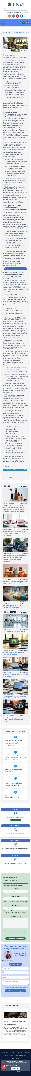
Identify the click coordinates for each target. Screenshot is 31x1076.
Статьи (11, 1052)
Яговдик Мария (7, 529)
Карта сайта (18, 1055)
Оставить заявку (15, 820)
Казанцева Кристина (8, 694)
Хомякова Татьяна (8, 650)
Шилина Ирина (7, 579)
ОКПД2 (19, 12)
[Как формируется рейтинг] (28, 22)
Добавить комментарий (15, 938)
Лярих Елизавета (7, 629)
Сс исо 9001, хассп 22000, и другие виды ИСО (15, 469)
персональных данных (22, 932)
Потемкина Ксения (8, 553)
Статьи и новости (10, 12)
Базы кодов (9, 1055)
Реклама (15, 1058)
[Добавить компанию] (9, 16)
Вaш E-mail (15, 905)
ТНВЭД (26, 12)
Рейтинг (5, 1052)
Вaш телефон (15, 896)
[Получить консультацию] (23, 22)
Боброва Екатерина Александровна (8, 504)
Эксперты (18, 1052)
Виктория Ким (7, 672)
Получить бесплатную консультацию (15, 269)
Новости (26, 1052)
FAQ (25, 1055)
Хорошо (15, 1068)
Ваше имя (15, 888)
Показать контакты (15, 964)
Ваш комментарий (15, 916)
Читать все (24, 486)
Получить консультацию (15, 991)
